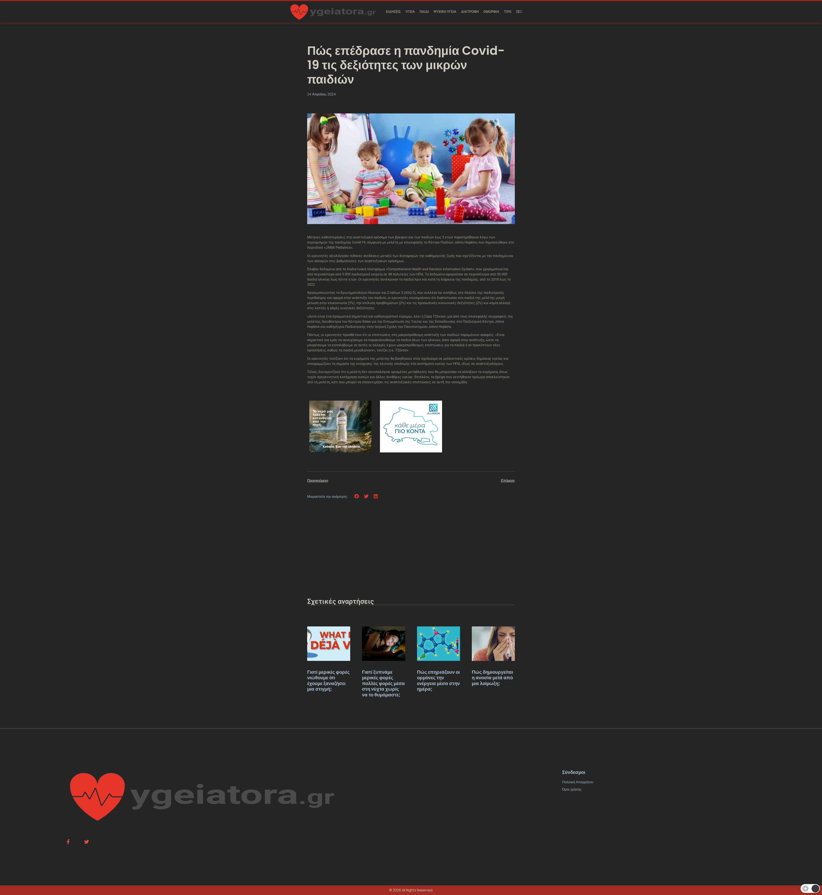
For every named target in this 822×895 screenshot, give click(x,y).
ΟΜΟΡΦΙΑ (491, 12)
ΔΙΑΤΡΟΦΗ (470, 12)
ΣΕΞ (519, 12)
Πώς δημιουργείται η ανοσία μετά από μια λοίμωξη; (492, 678)
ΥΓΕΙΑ (410, 12)
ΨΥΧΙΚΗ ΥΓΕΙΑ (445, 12)
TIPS (507, 12)
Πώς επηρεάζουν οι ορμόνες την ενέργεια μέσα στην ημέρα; (438, 680)
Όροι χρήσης (572, 789)
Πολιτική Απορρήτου (577, 782)
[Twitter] (86, 841)
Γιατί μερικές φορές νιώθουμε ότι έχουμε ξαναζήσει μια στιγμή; (328, 680)
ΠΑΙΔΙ (424, 12)
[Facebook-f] (68, 841)
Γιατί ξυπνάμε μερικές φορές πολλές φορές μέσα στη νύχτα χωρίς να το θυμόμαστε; (383, 683)
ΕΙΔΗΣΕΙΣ (393, 12)
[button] (356, 496)
